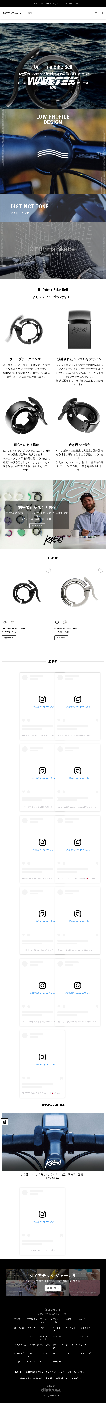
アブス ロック (33, 1319)
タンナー (57, 1336)
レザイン (31, 1362)
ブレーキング (71, 1345)
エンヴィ (83, 1319)
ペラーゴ (83, 1345)
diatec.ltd (55, 1395)
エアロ (69, 1319)
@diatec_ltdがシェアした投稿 (42, 1250)
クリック (31, 1328)
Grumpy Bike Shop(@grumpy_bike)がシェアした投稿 (80, 950)
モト (68, 1353)
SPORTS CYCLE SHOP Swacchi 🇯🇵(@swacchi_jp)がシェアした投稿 (52, 1093)
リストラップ (84, 1353)
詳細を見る (9, 637)
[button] (29, 13)
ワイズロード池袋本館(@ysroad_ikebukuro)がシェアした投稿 (49, 1021)
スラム (30, 1336)
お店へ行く (58, 3)
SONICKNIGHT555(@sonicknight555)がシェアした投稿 (81, 735)
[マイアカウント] (102, 13)
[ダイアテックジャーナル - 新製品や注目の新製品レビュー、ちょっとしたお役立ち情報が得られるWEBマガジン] (12, 13)
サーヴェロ (70, 1328)
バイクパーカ (20, 1345)
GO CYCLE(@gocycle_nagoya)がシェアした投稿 (78, 807)
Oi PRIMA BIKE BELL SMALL (13, 628)
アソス (17, 1319)
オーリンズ (19, 1328)
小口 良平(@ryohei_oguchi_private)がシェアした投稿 (80, 1021)
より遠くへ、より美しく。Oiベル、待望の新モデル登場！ (53, 1174)
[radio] (5, 622)
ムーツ (56, 1353)
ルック (17, 1362)
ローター (57, 1362)
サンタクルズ (84, 1328)
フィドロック (33, 1345)
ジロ (16, 1336)
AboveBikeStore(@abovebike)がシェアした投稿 (43, 878)
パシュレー (83, 1336)
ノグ (68, 1336)
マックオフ (45, 1353)
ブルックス (45, 1345)
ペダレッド (19, 1353)
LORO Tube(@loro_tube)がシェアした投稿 (42, 950)
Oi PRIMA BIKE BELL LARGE (65, 628)
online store (71, 3)
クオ (42, 1328)
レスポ (43, 1362)
